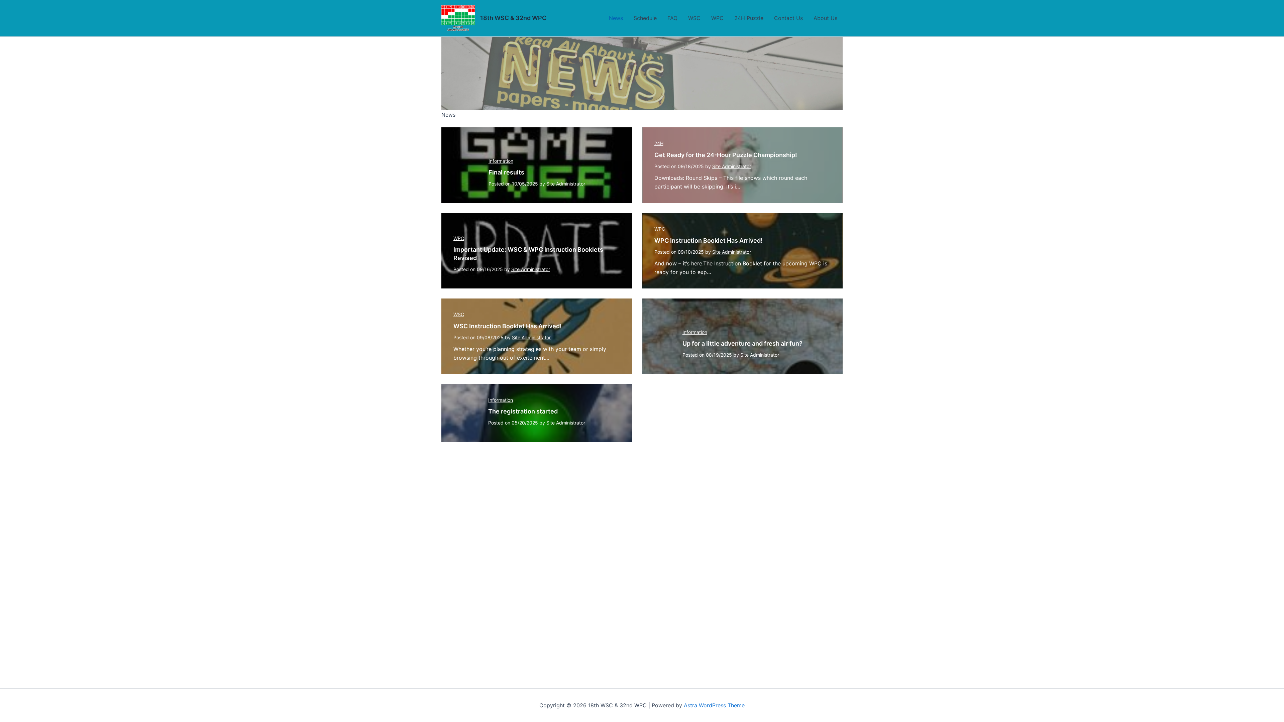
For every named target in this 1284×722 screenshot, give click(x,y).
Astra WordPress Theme (714, 705)
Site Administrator (565, 184)
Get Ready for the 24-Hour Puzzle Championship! (725, 154)
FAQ (672, 18)
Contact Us (788, 18)
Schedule (645, 18)
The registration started (523, 411)
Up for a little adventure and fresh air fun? (742, 343)
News (616, 18)
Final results (506, 172)
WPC (717, 18)
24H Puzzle (748, 18)
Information (501, 161)
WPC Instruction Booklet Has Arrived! (708, 240)
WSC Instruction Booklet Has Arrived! (507, 326)
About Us (825, 18)
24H (658, 143)
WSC (694, 18)
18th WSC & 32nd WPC (513, 17)
